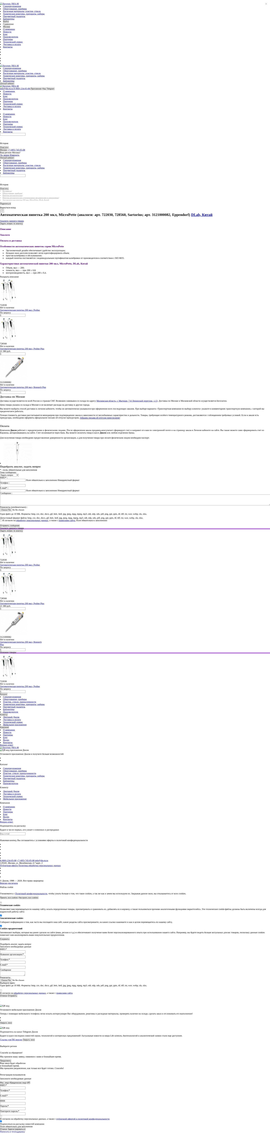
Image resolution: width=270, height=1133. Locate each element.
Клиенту (3, 715)
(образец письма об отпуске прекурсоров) (100, 418)
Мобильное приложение (15, 724)
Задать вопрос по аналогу (11, 224)
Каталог (3, 694)
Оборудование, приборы (15, 9)
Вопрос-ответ (6, 745)
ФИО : (3, 477)
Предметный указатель (14, 16)
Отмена (3, 1129)
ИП (28, 1083)
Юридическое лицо (18, 1083)
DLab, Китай (201, 215)
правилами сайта (64, 993)
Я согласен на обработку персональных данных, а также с (55, 1119)
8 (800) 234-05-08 (8, 860)
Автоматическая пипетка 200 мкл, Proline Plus (22, 349)
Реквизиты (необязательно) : (13, 507)
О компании (9, 29)
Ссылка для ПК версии (11, 1039)
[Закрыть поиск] (0, 181)
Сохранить (4, 939)
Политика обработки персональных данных (39, 865)
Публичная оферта (9, 865)
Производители (10, 37)
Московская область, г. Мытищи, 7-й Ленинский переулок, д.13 (127, 401)
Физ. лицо (4, 1083)
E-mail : (4, 488)
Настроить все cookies (28, 898)
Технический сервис (13, 42)
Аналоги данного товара (12, 221)
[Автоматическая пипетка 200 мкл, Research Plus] (14, 380)
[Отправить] (0, 137)
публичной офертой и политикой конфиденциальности (83, 1119)
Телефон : (4, 483)
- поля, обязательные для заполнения (18, 470)
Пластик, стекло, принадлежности (19, 702)
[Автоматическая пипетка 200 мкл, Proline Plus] (9, 341)
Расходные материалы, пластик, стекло (22, 11)
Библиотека (8, 19)
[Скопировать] (2, 211)
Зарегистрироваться (16, 1129)
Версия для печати (9, 883)
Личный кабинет (7, 83)
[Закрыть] (0, 890)
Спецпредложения (12, 6)
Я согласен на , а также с (39, 520)
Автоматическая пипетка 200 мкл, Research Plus (23, 387)
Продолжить (5, 1061)
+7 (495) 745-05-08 (25, 860)
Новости (7, 32)
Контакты (8, 47)
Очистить (4, 147)
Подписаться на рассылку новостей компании (22, 1124)
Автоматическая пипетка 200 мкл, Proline (20, 310)
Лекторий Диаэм (11, 717)
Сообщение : (6, 493)
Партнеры (8, 39)
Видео (6, 740)
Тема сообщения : (8, 472)
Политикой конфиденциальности (31, 893)
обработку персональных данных (32, 520)
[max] (4, 58)
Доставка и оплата (12, 44)
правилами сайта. (67, 520)
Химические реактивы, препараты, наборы (24, 14)
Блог (5, 34)
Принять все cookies (9, 898)
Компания (4, 727)
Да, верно (4, 155)
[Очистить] (1, 137)
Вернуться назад (8, 207)
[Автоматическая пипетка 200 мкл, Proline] (9, 302)
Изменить (14, 155)
